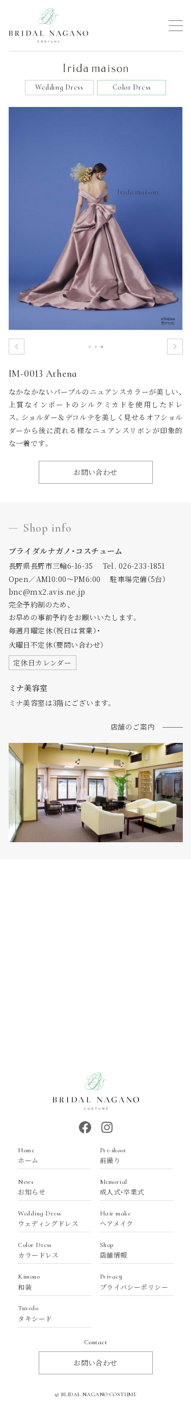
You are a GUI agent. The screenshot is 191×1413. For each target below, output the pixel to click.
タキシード (35, 1313)
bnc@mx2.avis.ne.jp (47, 592)
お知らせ (31, 1187)
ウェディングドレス (48, 1219)
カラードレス (38, 1250)
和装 (29, 1282)
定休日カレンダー (42, 662)
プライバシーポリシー (134, 1282)
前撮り (113, 1156)
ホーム (28, 1156)
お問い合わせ (95, 472)
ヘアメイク (116, 1219)
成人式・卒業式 (122, 1187)
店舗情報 (113, 1250)
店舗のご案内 (133, 727)
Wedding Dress (59, 87)
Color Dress (132, 87)
